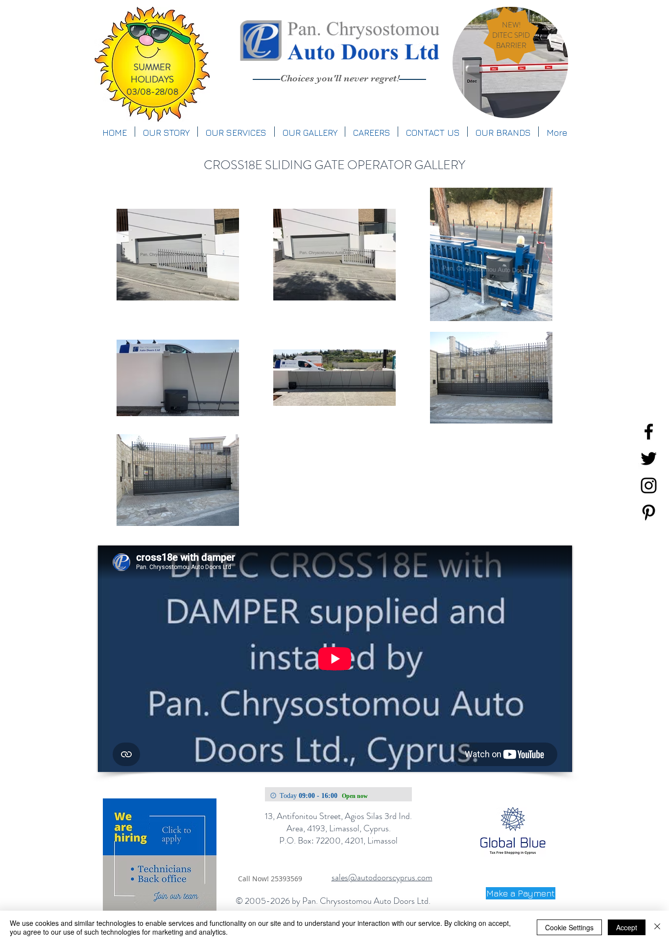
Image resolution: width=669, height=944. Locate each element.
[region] (510, 62)
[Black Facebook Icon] (648, 431)
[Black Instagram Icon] (648, 485)
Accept (626, 927)
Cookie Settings (569, 927)
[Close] (657, 927)
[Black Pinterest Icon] (648, 512)
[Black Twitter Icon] (648, 458)
